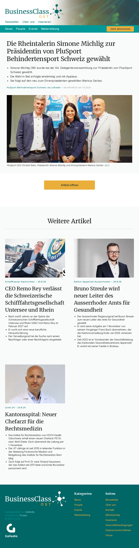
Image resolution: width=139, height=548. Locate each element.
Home (109, 535)
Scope (23, 515)
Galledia (29, 511)
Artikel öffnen (69, 185)
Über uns (28, 22)
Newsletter (12, 22)
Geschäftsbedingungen (119, 525)
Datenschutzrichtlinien (118, 530)
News (9, 28)
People (20, 28)
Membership (112, 515)
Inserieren (44, 22)
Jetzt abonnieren (120, 28)
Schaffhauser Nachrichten (20, 281)
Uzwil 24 (10, 407)
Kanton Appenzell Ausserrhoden (92, 281)
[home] (69, 9)
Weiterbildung (50, 28)
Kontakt (109, 509)
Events (33, 28)
